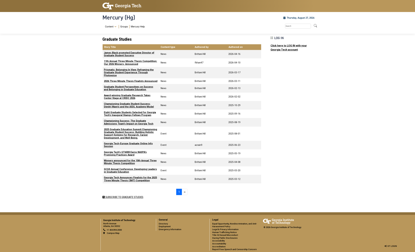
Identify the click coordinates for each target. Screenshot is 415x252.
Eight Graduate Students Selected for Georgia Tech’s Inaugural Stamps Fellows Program (130, 114)
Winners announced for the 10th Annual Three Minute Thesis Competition (130, 162)
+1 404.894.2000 (114, 230)
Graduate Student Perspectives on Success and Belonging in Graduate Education (128, 88)
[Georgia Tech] (127, 6)
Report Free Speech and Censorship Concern (234, 249)
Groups (124, 26)
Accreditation (218, 246)
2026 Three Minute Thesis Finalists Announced (130, 81)
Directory (163, 223)
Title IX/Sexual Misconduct (225, 235)
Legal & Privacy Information (225, 229)
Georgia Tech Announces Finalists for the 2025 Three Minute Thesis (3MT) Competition (130, 179)
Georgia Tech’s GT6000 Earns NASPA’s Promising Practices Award (125, 153)
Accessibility (218, 241)
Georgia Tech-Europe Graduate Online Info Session (128, 145)
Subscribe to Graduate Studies (124, 197)
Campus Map (113, 233)
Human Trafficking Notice (224, 232)
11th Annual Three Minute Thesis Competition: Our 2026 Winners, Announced (130, 62)
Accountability (219, 243)
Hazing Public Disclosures (224, 238)
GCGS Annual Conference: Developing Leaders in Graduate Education (130, 170)
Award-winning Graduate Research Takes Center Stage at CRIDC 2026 (127, 97)
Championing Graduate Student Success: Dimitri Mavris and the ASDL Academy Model (129, 105)
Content (109, 26)
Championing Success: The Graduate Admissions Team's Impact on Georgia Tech (128, 122)
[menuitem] (124, 26)
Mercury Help (138, 26)
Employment (165, 226)
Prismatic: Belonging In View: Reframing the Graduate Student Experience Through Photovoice (129, 72)
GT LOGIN (392, 246)
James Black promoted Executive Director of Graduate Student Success (129, 54)
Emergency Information (170, 229)
